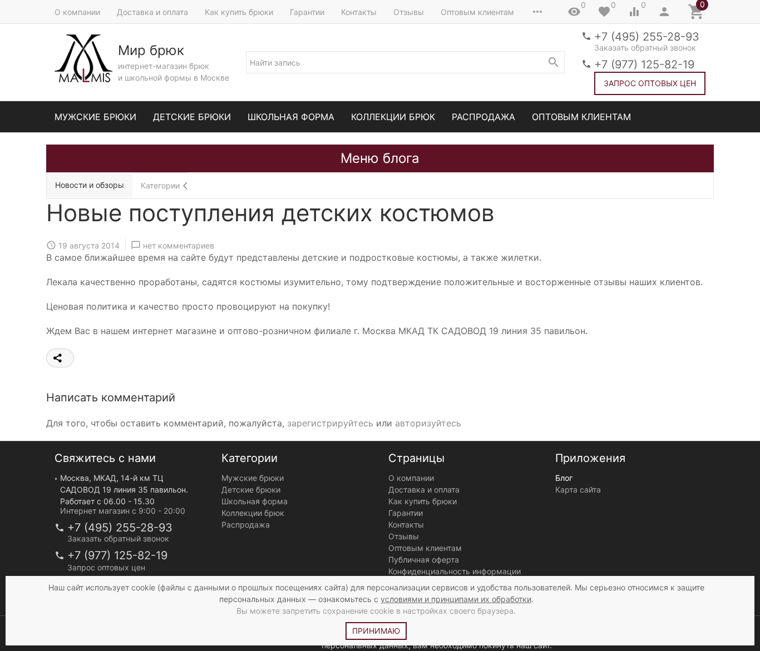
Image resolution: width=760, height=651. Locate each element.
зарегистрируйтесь (330, 423)
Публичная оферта (423, 559)
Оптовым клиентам (477, 12)
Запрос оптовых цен (650, 83)
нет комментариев (178, 245)
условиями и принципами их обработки (456, 599)
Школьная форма (291, 116)
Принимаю (376, 630)
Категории (160, 185)
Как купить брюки (239, 12)
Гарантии (307, 12)
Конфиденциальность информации (454, 571)
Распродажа (483, 116)
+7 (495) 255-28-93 (646, 36)
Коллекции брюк (393, 116)
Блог (564, 478)
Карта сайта (578, 489)
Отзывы (408, 12)
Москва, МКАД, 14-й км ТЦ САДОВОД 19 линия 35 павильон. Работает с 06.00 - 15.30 (124, 489)
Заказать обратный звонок (645, 47)
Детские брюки (192, 116)
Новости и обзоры (89, 185)
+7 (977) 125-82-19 (644, 64)
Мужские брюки (95, 116)
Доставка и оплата (152, 12)
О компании (77, 12)
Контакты (359, 12)
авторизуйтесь (428, 423)
